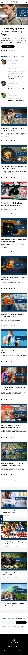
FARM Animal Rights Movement (19, 650)
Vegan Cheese (21, 71)
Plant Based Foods (12, 68)
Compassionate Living (13, 60)
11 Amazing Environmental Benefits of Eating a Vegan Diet (13, 604)
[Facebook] (9, 646)
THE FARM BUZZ (14, 2)
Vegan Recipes (11, 74)
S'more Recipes (21, 85)
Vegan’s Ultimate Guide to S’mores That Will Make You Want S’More (16, 89)
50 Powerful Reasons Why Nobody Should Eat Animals (13, 388)
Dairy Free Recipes (12, 65)
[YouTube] (16, 646)
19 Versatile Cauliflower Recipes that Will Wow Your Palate (13, 167)
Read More (7, 46)
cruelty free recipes (12, 61)
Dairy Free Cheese (12, 63)
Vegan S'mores (19, 86)
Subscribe (20, 622)
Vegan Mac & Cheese (19, 73)
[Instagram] (14, 646)
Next (19, 480)
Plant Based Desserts (13, 83)
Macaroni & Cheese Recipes (14, 66)
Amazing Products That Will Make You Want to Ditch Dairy (12, 315)
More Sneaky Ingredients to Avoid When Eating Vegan (13, 31)
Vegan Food (10, 73)
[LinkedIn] (18, 646)
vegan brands (11, 98)
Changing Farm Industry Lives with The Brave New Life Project (12, 464)
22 (15, 480)
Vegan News (18, 98)
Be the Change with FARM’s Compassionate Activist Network (12, 426)
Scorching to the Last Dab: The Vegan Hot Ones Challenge (13, 241)
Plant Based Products (13, 70)
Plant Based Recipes (12, 71)
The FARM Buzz (6, 515)
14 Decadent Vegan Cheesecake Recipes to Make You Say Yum (14, 511)
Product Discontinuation (14, 97)
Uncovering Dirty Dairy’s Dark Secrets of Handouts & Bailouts (11, 204)
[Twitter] (11, 646)
